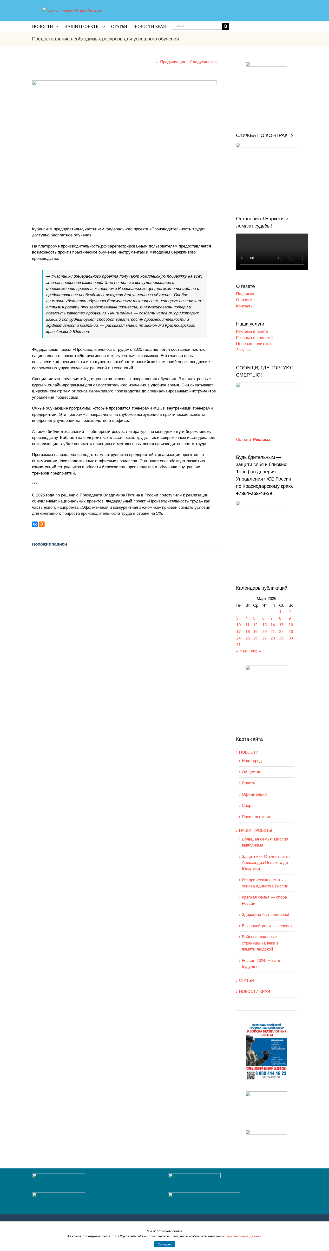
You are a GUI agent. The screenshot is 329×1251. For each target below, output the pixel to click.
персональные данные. (244, 1236)
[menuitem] (48, 26)
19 (255, 631)
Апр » (255, 651)
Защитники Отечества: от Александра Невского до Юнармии (266, 862)
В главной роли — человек (267, 926)
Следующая (201, 62)
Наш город (252, 760)
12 (255, 625)
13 (264, 625)
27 (264, 638)
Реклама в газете (252, 331)
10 (238, 625)
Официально (254, 794)
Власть (248, 783)
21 (272, 631)
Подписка (245, 294)
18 (247, 631)
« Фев (241, 651)
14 (272, 625)
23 (291, 631)
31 (238, 645)
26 (255, 638)
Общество (251, 772)
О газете (244, 300)
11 (247, 625)
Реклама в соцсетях (255, 337)
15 (281, 625)
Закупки (243, 350)
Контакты (244, 306)
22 (281, 631)
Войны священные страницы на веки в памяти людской (260, 943)
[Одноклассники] (42, 524)
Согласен (164, 1244)
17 (238, 631)
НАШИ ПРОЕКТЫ (255, 830)
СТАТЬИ (246, 980)
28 (272, 638)
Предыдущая (172, 62)
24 (238, 638)
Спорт (247, 805)
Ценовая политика (253, 343)
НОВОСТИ (248, 752)
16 (291, 625)
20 (264, 631)
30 (291, 638)
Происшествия (256, 816)
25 (247, 638)
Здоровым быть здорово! (265, 914)
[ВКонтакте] (35, 524)
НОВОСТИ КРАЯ (254, 991)
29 (281, 638)
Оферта (243, 439)
